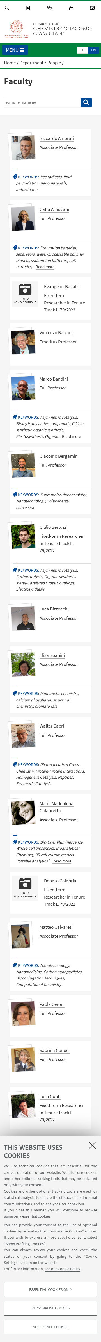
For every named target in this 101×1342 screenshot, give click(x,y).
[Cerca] (86, 102)
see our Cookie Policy (62, 1268)
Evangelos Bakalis (61, 286)
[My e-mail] (93, 8)
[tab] (82, 50)
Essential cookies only (50, 1289)
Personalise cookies (50, 1308)
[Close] (92, 1145)
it (82, 50)
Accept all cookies (50, 1326)
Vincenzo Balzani (56, 332)
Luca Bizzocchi (54, 609)
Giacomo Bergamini (59, 456)
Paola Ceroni (52, 1004)
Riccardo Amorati (57, 138)
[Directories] (28, 8)
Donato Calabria (60, 881)
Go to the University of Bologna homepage (16, 29)
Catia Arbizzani (54, 209)
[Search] (7, 8)
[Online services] (51, 8)
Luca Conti (50, 1096)
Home (10, 63)
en (93, 50)
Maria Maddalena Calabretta (57, 807)
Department (31, 63)
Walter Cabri (52, 726)
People (54, 63)
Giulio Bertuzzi (54, 527)
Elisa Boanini (52, 655)
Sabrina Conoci (55, 1050)
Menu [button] (12, 50)
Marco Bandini (54, 379)
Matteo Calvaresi (56, 927)
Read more (45, 266)
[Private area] (72, 8)
